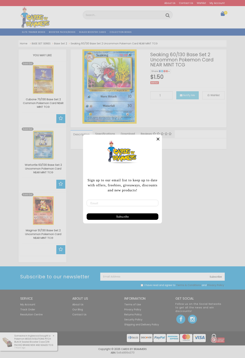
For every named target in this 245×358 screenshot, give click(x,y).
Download (128, 134)
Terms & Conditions (188, 285)
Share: (155, 71)
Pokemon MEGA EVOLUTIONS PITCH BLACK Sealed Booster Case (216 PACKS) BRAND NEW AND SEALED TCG (33, 341)
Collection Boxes (121, 32)
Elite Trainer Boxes (33, 32)
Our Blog (77, 309)
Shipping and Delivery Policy (141, 324)
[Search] (168, 15)
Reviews (147, 134)
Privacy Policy (215, 285)
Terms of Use (132, 304)
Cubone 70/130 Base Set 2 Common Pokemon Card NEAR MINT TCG (43, 103)
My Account (217, 3)
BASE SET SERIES (41, 43)
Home (23, 43)
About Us (169, 3)
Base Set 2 (60, 43)
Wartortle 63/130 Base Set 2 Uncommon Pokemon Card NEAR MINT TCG (43, 168)
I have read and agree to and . (184, 285)
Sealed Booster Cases (92, 32)
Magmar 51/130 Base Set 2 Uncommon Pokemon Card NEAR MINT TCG (43, 234)
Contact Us (186, 3)
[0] (223, 14)
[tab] (81, 134)
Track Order (27, 309)
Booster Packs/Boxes (62, 32)
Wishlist (201, 3)
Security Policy (133, 319)
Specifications (105, 134)
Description (81, 134)
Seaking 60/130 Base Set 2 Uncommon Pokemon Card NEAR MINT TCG (114, 43)
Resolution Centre (31, 314)
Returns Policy (133, 314)
